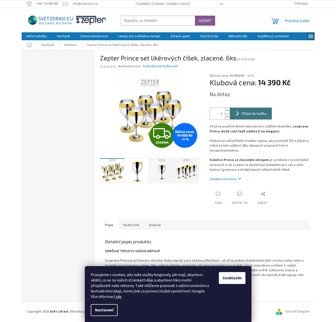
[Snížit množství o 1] (227, 116)
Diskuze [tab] (155, 225)
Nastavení (104, 310)
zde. (118, 296)
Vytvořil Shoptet (298, 311)
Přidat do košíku (254, 113)
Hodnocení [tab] (131, 225)
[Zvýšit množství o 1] (227, 111)
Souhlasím (232, 278)
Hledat (205, 20)
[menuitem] (37, 36)
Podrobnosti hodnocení (160, 66)
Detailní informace (223, 179)
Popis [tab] (109, 225)
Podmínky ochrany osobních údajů (163, 4)
